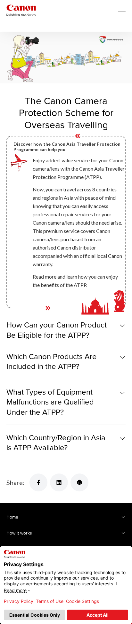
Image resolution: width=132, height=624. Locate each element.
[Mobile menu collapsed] (122, 10)
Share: (15, 482)
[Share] (38, 482)
